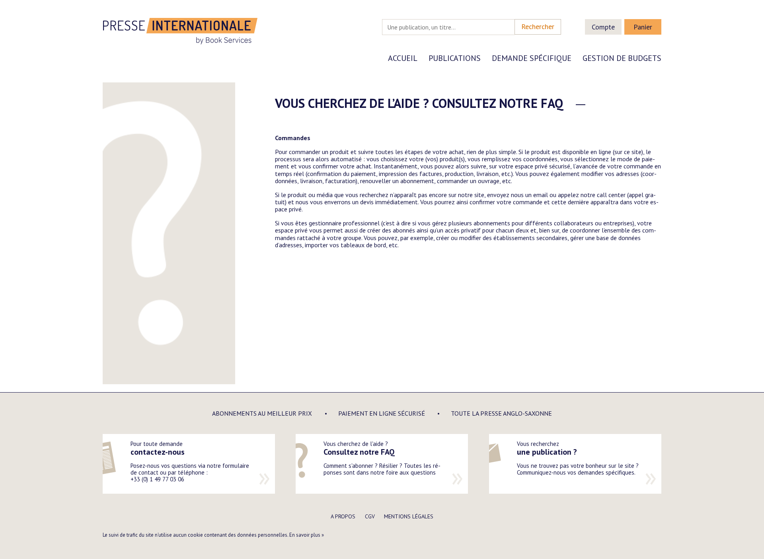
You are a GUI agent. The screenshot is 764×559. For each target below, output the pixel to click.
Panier (642, 26)
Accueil (402, 58)
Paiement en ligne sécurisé (381, 413)
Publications (455, 58)
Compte (603, 26)
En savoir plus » (306, 535)
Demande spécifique (531, 58)
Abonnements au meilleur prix (262, 413)
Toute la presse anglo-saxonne (501, 413)
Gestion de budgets (622, 58)
